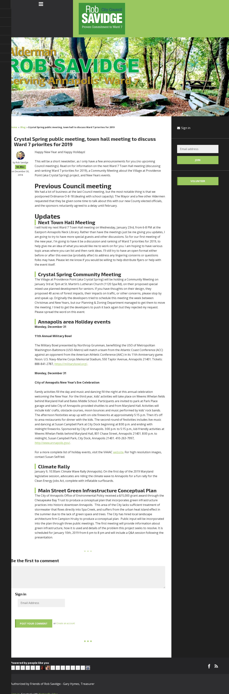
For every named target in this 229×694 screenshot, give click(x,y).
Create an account (65, 623)
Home (14, 127)
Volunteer (198, 181)
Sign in (185, 128)
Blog (22, 127)
